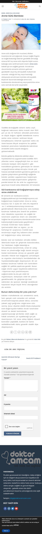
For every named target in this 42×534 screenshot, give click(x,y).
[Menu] (2, 6)
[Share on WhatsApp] (11, 332)
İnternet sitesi (9, 414)
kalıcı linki (37, 339)
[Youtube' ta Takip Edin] (16, 508)
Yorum (7, 378)
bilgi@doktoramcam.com (20, 498)
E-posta (7, 404)
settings (16, 525)
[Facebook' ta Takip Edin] (5, 508)
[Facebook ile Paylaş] (15, 332)
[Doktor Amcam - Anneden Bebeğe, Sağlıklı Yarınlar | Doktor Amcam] (21, 6)
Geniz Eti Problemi (33, 358)
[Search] (40, 6)
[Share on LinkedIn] (30, 332)
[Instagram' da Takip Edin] (9, 508)
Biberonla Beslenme (13, 13)
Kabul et (6, 531)
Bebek (3, 13)
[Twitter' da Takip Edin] (12, 508)
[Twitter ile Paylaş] (19, 332)
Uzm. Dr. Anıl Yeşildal (28, 19)
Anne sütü (33, 64)
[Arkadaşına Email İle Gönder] (23, 332)
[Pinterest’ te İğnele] (26, 332)
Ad (5, 395)
